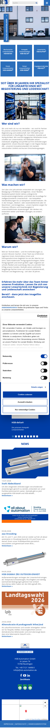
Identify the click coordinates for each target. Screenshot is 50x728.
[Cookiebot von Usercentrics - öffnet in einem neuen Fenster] (37, 316)
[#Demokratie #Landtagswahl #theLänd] (25, 603)
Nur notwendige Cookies (25, 410)
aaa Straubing (9, 533)
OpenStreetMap (36, 719)
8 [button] (34, 437)
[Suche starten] (36, 2)
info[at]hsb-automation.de (25, 670)
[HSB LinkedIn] (28, 675)
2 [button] (16, 437)
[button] (6, 30)
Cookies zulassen (25, 394)
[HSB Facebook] (21, 675)
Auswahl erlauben (25, 402)
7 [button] (31, 437)
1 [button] (13, 437)
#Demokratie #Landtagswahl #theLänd (22, 624)
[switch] (44, 363)
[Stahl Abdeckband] (25, 463)
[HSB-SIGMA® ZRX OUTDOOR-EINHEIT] (25, 558)
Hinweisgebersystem (37, 724)
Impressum (8, 724)
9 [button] (37, 437)
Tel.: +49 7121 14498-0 (25, 667)
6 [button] (28, 437)
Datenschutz (20, 724)
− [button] (45, 706)
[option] (25, 418)
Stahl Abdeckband (11, 483)
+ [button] (45, 702)
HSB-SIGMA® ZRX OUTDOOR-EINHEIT (21, 574)
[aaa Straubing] (25, 513)
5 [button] (25, 437)
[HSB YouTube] (24, 675)
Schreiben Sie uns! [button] (25, 652)
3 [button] (19, 437)
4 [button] (22, 437)
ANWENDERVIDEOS (10, 307)
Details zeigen (37, 387)
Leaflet (27, 719)
